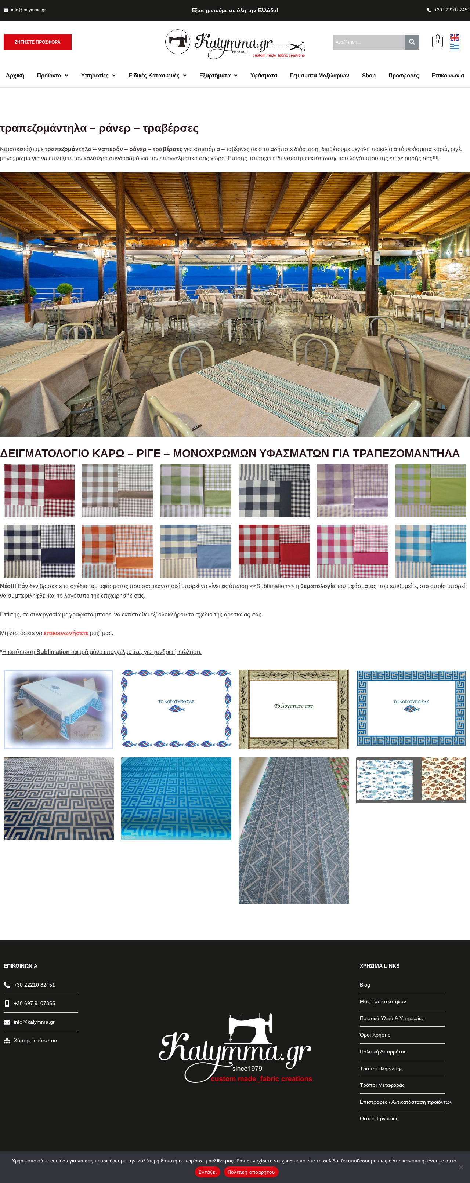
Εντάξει (208, 1172)
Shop (369, 75)
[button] (53, 75)
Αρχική (15, 75)
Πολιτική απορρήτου (251, 1172)
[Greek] (455, 47)
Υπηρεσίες (95, 75)
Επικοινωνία (448, 75)
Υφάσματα (263, 75)
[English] (455, 37)
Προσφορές (403, 75)
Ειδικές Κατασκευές (154, 75)
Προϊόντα (49, 75)
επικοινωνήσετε (67, 633)
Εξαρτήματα (215, 75)
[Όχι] (460, 1167)
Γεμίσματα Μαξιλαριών (319, 75)
